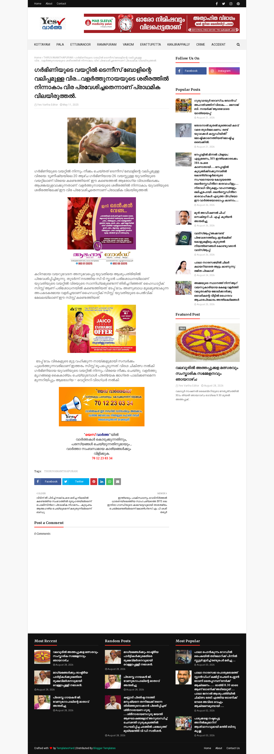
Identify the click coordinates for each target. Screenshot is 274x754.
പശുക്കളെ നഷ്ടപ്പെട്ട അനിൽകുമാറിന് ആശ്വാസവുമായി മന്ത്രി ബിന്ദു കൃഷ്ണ (215, 725)
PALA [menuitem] (60, 44)
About (49, 3)
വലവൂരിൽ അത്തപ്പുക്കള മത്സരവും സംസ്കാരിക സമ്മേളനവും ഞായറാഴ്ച (207, 373)
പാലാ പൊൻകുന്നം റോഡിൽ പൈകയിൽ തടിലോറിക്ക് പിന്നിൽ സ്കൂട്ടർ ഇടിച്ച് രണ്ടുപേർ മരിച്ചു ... (215, 656)
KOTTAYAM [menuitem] (42, 44)
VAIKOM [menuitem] (128, 44)
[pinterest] (238, 3)
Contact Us (233, 748)
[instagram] (231, 3)
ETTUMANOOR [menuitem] (80, 44)
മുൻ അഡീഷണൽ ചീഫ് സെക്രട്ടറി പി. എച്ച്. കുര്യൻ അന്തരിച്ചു (213, 217)
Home (37, 3)
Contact (61, 3)
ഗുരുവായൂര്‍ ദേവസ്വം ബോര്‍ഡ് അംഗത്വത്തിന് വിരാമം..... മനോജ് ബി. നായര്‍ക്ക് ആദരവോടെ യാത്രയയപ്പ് (216, 107)
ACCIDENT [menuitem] (218, 44)
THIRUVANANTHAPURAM (58, 57)
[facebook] (217, 3)
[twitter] (223, 3)
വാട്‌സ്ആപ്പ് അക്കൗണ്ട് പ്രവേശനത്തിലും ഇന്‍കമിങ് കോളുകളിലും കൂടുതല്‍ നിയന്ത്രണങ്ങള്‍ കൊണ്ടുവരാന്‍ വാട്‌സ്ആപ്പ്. (215, 241)
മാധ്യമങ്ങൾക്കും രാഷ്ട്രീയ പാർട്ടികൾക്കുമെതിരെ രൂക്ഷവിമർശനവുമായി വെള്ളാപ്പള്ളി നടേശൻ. (70, 679)
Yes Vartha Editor (47, 104)
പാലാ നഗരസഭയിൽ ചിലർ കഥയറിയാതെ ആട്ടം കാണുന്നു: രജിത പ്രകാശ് (215, 267)
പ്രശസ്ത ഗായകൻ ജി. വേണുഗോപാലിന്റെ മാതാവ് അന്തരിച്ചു (71, 702)
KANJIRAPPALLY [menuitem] (178, 44)
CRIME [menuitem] (200, 44)
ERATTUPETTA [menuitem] (150, 44)
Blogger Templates (104, 748)
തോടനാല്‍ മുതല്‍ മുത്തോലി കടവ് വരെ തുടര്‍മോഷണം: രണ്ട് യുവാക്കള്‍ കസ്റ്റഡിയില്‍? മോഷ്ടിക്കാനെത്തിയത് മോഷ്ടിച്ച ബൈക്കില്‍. (216, 134)
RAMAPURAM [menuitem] (106, 44)
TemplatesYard (65, 748)
